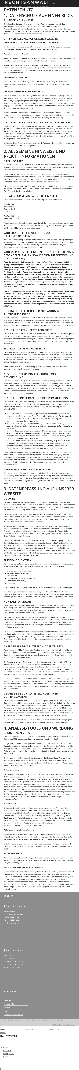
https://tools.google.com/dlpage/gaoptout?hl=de (22, 825)
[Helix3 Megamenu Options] (64, 3)
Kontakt (3, 1033)
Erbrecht (7, 1007)
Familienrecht (8, 1000)
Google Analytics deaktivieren (56, 839)
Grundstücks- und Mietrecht (13, 1015)
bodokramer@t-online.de (12, 923)
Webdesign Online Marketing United (47, 1020)
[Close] (0, 1027)
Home (2, 1029)
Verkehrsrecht (9, 1004)
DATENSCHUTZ (69, 1025)
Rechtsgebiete (54, 1029)
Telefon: (6, 917)
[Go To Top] (0, 1069)
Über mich (29, 1029)
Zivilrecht (7, 1011)
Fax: (5, 920)
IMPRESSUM (57, 1025)
